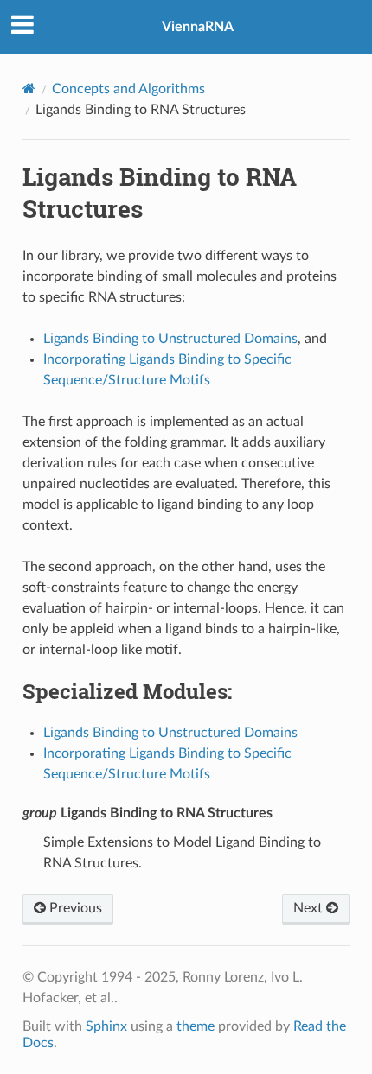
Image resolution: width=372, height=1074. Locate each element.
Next (309, 908)
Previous (74, 908)
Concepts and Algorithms (128, 89)
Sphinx (106, 1026)
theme (195, 1026)
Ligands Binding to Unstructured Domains (170, 733)
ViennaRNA (198, 27)
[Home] (28, 88)
